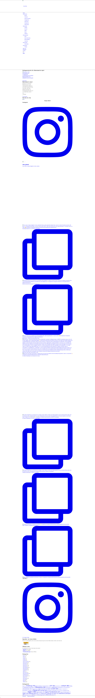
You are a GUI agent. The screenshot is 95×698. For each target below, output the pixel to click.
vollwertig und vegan (53, 693)
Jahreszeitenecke (60, 687)
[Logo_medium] (30, 6)
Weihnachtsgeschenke (41, 694)
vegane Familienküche (52, 692)
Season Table (60, 690)
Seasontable (55, 690)
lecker (50, 689)
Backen (24, 655)
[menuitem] (48, 12)
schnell (44, 690)
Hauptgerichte (25, 669)
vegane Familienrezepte (66, 692)
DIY (52, 686)
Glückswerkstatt (25, 667)
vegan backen (40, 692)
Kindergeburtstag (35, 688)
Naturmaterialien (25, 675)
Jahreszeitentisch (26, 689)
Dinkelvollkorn (47, 686)
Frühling (24, 659)
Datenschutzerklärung (30, 696)
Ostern (31, 690)
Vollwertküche (63, 693)
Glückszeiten (25, 668)
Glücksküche (25, 665)
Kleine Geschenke (26, 673)
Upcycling (24, 679)
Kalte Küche (25, 672)
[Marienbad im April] (27, 77)
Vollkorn (38, 693)
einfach (65, 686)
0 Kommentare (24, 96)
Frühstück (24, 660)
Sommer (24, 677)
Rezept (36, 690)
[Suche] (23, 51)
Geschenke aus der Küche (29, 687)
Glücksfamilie (25, 662)
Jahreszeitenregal (67, 687)
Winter (24, 680)
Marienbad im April (27, 82)
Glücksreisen (24, 80)
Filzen (24, 656)
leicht (55, 689)
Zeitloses (24, 681)
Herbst (24, 671)
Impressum (24, 696)
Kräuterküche (25, 674)
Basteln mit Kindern (39, 686)
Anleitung (30, 686)
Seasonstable (50, 690)
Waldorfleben (34, 694)
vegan (32, 692)
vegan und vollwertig (29, 693)
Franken (24, 658)
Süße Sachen (25, 678)
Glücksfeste (25, 663)
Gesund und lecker (26, 661)
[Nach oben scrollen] (0, 697)
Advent (24, 686)
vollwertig (44, 693)
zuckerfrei (53, 694)
